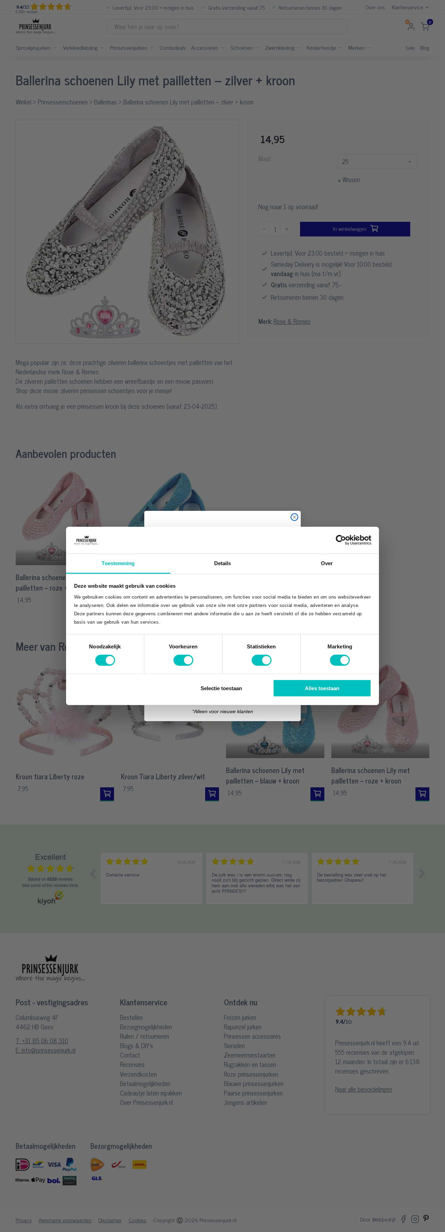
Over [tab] (327, 563)
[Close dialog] (294, 517)
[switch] (183, 660)
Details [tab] (222, 563)
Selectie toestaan (221, 688)
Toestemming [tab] (118, 563)
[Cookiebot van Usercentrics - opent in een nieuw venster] (340, 540)
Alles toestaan (322, 688)
